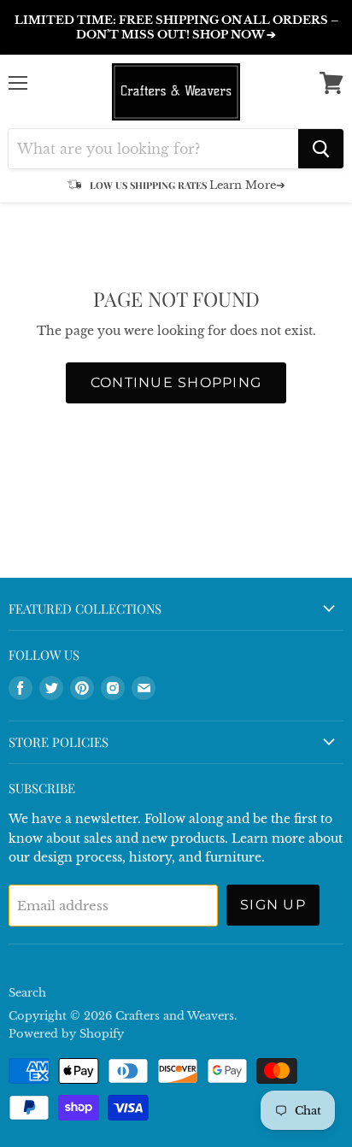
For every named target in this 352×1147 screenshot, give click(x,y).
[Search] (320, 148)
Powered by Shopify (66, 1033)
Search (27, 992)
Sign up (273, 905)
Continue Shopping (176, 382)
